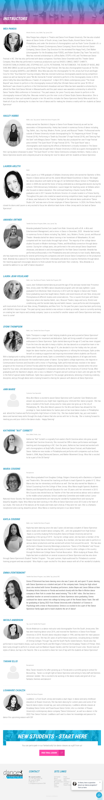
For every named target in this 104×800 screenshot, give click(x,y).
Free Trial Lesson (49, 753)
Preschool (66, 782)
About (56, 778)
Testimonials (57, 780)
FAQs (65, 780)
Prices (65, 777)
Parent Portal (67, 785)
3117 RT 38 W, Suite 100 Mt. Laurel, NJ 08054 (35, 779)
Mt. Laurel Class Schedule (58, 782)
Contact (56, 786)
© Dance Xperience (52, 796)
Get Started (57, 777)
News (55, 785)
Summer (66, 783)
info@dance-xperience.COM (38, 783)
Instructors (67, 778)
